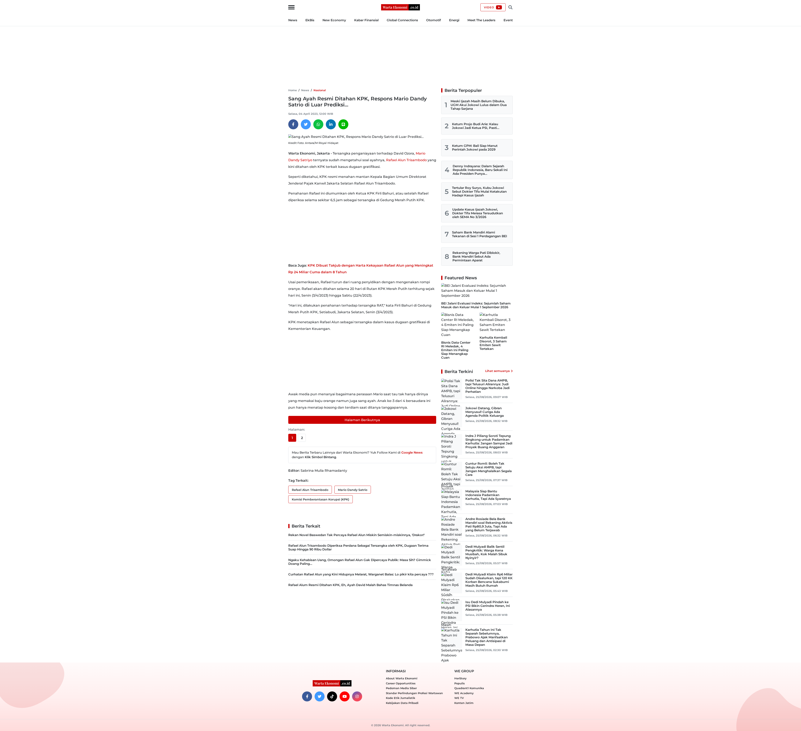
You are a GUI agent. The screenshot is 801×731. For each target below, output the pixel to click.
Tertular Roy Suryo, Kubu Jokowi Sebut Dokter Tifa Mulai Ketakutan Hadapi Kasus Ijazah (479, 191)
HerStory (460, 678)
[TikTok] (332, 696)
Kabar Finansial (366, 20)
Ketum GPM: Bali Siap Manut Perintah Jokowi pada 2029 (474, 147)
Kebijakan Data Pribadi (402, 703)
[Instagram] (357, 696)
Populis (459, 683)
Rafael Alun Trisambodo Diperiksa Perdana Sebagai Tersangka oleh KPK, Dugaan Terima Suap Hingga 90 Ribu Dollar (358, 547)
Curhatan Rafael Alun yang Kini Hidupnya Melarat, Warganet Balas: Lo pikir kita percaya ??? (361, 574)
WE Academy (464, 693)
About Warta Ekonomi (401, 678)
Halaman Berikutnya (362, 420)
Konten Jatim (464, 703)
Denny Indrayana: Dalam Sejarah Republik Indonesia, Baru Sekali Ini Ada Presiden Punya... (480, 170)
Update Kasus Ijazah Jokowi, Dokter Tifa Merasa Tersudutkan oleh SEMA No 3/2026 (477, 213)
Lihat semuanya (497, 371)
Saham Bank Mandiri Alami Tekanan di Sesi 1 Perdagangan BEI (479, 234)
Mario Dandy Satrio (352, 490)
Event (508, 20)
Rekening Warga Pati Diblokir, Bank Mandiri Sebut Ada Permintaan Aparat (476, 256)
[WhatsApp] (318, 124)
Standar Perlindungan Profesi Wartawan (414, 693)
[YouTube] (345, 696)
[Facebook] (293, 124)
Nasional (320, 90)
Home (292, 90)
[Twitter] (306, 124)
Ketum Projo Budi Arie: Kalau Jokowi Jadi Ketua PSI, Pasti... (475, 126)
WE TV (459, 698)
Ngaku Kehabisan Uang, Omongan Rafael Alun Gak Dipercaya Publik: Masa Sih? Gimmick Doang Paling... (359, 562)
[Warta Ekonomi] (400, 7)
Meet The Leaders (481, 20)
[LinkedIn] (331, 124)
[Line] (343, 124)
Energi (454, 20)
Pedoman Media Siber (401, 688)
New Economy (334, 20)
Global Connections (402, 20)
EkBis (309, 20)
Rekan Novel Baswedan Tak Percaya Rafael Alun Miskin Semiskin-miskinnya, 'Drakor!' (356, 535)
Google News (412, 452)
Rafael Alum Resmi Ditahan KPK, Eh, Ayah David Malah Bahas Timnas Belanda (350, 585)
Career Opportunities (401, 683)
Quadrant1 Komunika (469, 688)
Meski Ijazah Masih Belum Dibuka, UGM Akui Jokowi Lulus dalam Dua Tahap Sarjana (479, 105)
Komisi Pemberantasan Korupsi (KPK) (320, 499)
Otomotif (433, 20)
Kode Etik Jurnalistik (400, 698)
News (292, 20)
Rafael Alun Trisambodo (406, 160)
